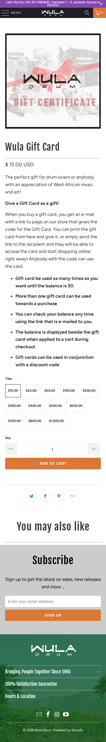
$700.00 (14, 421)
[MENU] (2, 13)
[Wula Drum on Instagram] (57, 715)
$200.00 (89, 390)
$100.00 (69, 390)
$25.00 (31, 390)
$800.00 (34, 421)
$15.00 (13, 390)
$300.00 (14, 406)
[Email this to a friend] (72, 495)
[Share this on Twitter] (31, 495)
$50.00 (49, 390)
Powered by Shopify (67, 730)
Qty (8, 438)
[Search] (87, 13)
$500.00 (55, 406)
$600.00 (75, 406)
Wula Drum (43, 730)
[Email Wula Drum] (39, 715)
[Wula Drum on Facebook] (48, 715)
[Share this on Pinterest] (59, 495)
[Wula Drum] (53, 13)
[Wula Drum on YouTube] (66, 715)
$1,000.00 (56, 421)
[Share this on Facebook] (45, 495)
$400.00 (34, 406)
